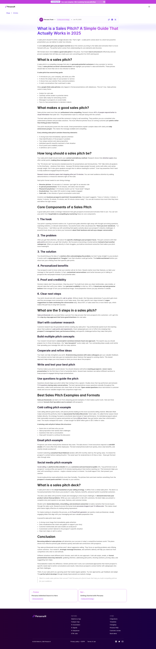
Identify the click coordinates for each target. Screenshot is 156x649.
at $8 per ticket (81, 418)
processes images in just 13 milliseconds (90, 506)
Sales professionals (43, 315)
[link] (78, 1)
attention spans (108, 158)
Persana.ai (76, 578)
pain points (41, 242)
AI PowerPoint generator (78, 512)
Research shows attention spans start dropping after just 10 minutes (60, 174)
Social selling (41, 467)
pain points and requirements (62, 329)
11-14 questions (42, 385)
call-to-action (67, 298)
